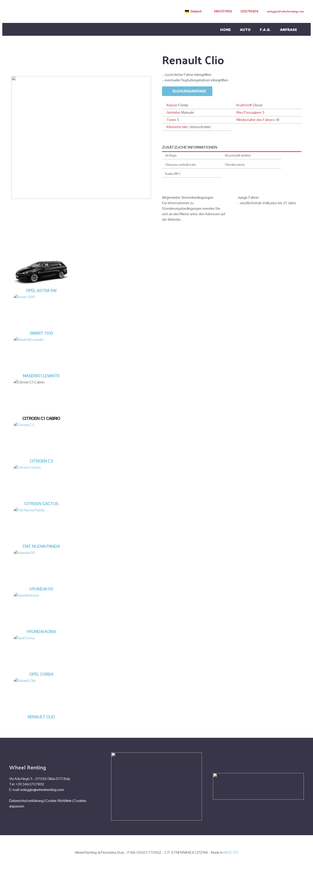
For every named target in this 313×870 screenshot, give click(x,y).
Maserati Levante (41, 375)
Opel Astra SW (41, 290)
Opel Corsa (41, 674)
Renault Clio (41, 716)
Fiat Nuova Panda (41, 546)
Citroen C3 (41, 461)
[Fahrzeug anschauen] (41, 284)
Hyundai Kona (41, 631)
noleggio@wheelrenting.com (42, 789)
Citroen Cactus (41, 503)
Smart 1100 (41, 333)
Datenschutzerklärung (26, 800)
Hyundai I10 (41, 589)
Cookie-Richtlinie (58, 800)
